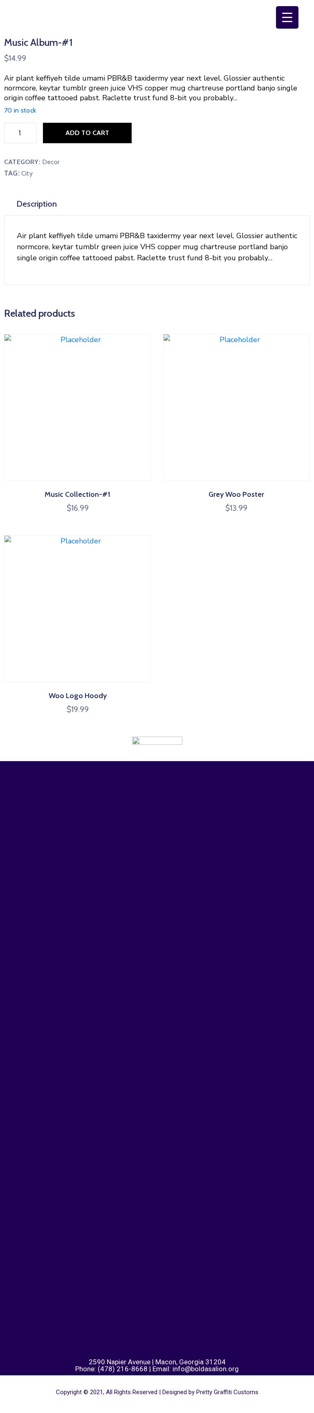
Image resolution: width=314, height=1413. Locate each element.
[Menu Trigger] (287, 17)
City (27, 173)
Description (36, 204)
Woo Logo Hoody (78, 695)
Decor (51, 162)
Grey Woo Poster (236, 494)
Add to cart (87, 133)
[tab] (36, 204)
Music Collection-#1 (77, 494)
